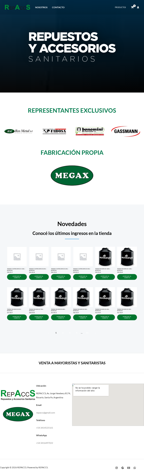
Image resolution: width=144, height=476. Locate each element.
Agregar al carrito (17, 276)
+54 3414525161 (44, 427)
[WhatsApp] (134, 468)
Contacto (58, 7)
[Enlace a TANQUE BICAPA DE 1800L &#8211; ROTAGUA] (105, 257)
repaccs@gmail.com (45, 412)
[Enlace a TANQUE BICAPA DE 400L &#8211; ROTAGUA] (105, 297)
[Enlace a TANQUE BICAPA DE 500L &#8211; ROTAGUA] (83, 297)
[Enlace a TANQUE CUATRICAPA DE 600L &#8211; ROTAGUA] (61, 257)
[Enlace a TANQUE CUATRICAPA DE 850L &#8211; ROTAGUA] (39, 257)
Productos (120, 7)
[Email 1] (128, 468)
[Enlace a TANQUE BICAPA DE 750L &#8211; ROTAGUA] (39, 297)
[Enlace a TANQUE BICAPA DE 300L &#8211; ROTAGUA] (127, 297)
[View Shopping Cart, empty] (132, 7)
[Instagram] (116, 468)
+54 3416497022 (44, 442)
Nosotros (41, 7)
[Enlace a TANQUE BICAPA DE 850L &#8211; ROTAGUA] (17, 297)
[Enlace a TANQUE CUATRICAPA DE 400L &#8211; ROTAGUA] (83, 257)
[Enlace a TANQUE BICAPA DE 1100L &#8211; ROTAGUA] (127, 257)
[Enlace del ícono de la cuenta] (138, 7)
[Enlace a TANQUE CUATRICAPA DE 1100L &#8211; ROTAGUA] (17, 257)
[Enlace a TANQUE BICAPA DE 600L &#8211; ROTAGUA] (61, 297)
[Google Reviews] (122, 468)
